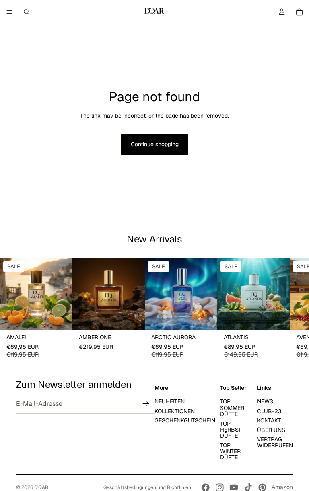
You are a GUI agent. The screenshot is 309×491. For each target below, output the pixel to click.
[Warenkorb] (299, 12)
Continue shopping (155, 144)
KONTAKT (269, 420)
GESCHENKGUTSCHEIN (184, 420)
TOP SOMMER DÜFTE (232, 408)
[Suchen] (26, 12)
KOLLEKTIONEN (174, 410)
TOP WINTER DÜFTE (230, 451)
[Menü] (9, 12)
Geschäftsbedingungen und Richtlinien (147, 487)
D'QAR (41, 487)
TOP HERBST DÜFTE (230, 429)
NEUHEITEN (169, 401)
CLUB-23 (269, 410)
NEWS (265, 401)
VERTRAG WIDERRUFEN (275, 441)
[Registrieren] (146, 403)
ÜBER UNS (271, 429)
